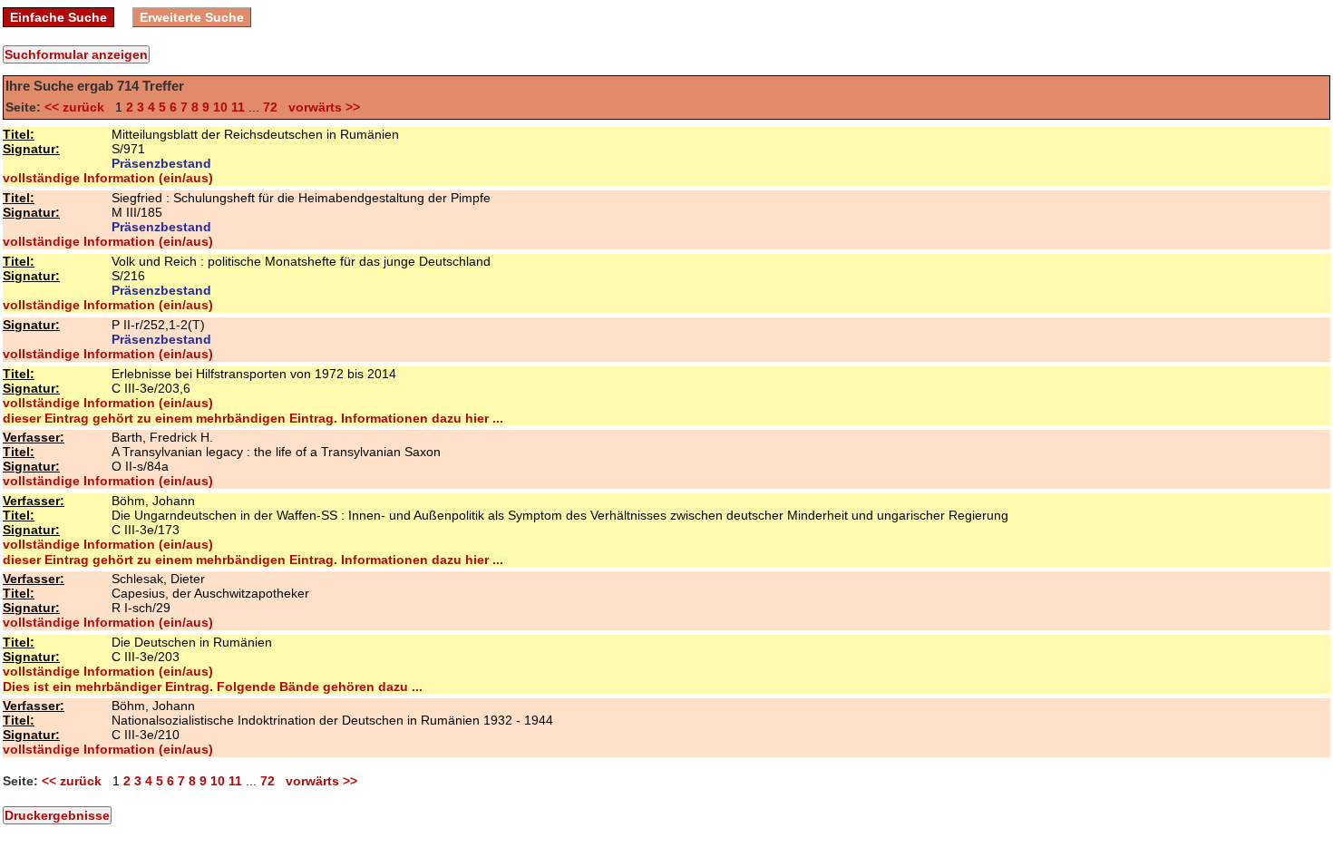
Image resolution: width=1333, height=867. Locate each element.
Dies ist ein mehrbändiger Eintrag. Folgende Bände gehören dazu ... (213, 686)
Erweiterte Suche (192, 17)
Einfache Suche (58, 17)
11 (238, 107)
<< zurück (78, 107)
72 (270, 107)
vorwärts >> (320, 107)
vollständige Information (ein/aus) (108, 177)
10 (220, 107)
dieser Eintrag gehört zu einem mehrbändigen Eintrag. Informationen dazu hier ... (253, 418)
